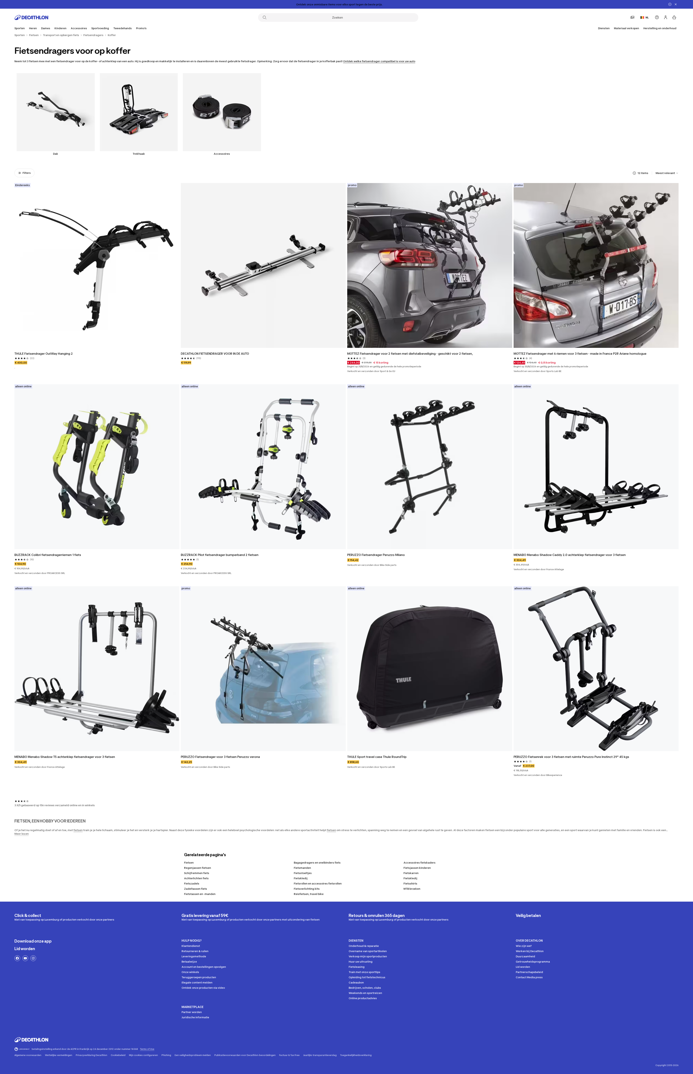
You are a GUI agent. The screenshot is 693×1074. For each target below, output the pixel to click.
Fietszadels (191, 883)
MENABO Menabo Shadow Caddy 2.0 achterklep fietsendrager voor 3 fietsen (570, 555)
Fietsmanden (302, 867)
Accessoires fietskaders (419, 862)
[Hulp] (657, 17)
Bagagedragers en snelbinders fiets (317, 862)
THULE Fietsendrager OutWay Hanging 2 (43, 353)
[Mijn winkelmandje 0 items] (674, 17)
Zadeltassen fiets (195, 888)
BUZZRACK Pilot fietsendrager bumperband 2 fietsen (219, 555)
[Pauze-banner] (670, 4)
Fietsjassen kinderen (417, 867)
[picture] (96, 265)
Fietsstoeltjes (303, 873)
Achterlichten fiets (196, 878)
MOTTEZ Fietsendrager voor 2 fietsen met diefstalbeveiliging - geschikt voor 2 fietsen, (410, 353)
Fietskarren (411, 873)
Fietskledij (301, 878)
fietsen (78, 830)
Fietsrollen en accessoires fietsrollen (318, 883)
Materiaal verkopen (626, 28)
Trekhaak (139, 153)
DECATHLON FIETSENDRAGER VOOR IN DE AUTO (215, 353)
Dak (55, 153)
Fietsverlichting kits (307, 888)
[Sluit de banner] (676, 4)
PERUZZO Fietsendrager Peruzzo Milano (376, 555)
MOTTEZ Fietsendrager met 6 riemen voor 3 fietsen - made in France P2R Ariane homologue (580, 353)
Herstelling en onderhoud (659, 28)
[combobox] (667, 173)
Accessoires (222, 153)
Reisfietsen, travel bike (309, 893)
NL (647, 17)
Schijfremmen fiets (196, 873)
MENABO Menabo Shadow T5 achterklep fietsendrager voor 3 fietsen (64, 757)
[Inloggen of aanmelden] (665, 17)
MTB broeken (412, 888)
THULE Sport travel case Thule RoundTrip (377, 757)
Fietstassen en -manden (199, 893)
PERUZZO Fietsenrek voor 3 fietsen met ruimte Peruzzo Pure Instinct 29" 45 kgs (571, 757)
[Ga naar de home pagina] (31, 17)
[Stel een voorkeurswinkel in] (632, 17)
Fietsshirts (410, 883)
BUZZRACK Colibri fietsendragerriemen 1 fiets (47, 555)
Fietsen (189, 862)
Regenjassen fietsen (197, 867)
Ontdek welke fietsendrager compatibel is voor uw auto (379, 61)
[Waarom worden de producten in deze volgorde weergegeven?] (634, 173)
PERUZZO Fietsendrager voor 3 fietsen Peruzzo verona (220, 757)
